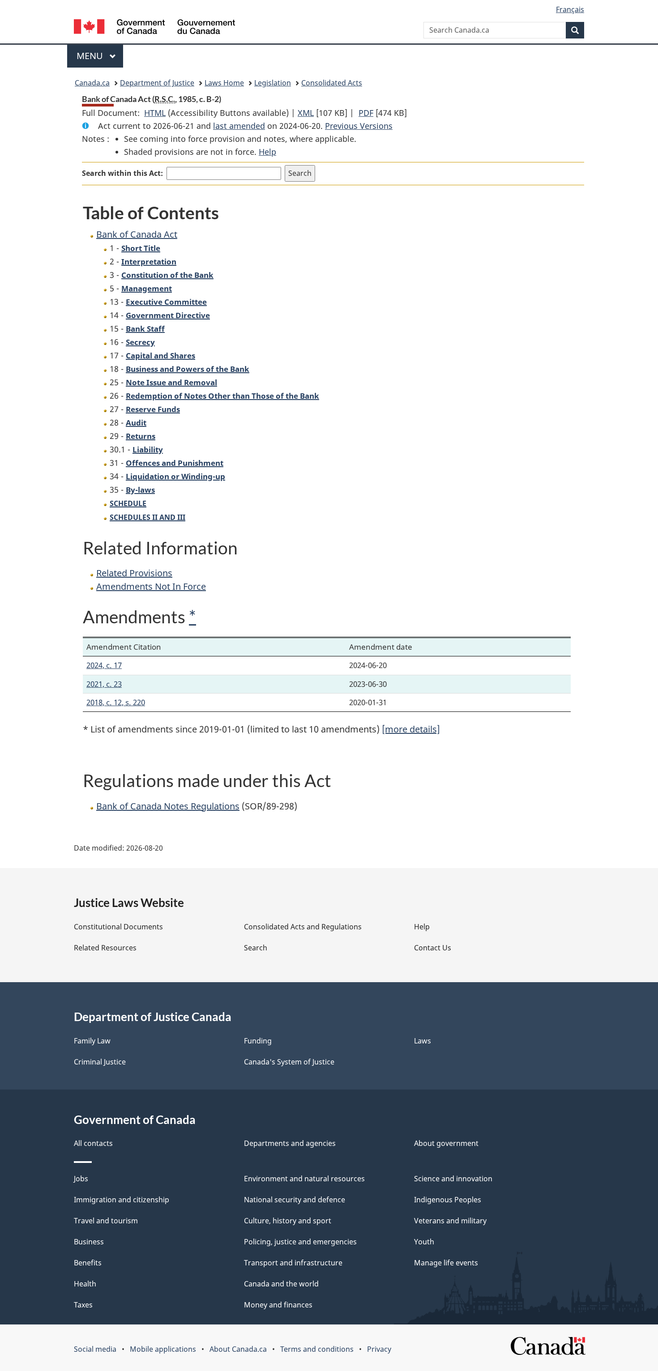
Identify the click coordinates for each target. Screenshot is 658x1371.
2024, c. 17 (104, 665)
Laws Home (224, 83)
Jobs (81, 1179)
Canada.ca (92, 83)
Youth (424, 1242)
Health (85, 1284)
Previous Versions (359, 125)
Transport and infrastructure (293, 1263)
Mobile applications (163, 1349)
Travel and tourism (106, 1221)
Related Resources (105, 948)
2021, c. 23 (104, 684)
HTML (155, 112)
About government (446, 1143)
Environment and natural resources (304, 1179)
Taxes (83, 1305)
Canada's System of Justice (289, 1062)
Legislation (272, 83)
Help (267, 151)
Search (255, 948)
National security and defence (294, 1200)
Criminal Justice (100, 1062)
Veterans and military (450, 1221)
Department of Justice (157, 83)
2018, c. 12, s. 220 (115, 702)
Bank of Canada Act (136, 234)
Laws (422, 1041)
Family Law (92, 1041)
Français (570, 9)
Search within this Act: (122, 173)
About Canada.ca (238, 1349)
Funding (258, 1041)
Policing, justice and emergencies (300, 1242)
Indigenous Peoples (447, 1200)
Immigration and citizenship (121, 1200)
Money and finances (278, 1305)
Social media (95, 1349)
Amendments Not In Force (151, 586)
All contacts (93, 1143)
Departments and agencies (290, 1143)
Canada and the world (281, 1284)
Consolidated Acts (331, 83)
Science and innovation (453, 1179)
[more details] (411, 729)
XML (306, 112)
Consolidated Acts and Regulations (303, 927)
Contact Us (432, 948)
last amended (239, 125)
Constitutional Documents (118, 927)
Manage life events (446, 1263)
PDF (366, 112)
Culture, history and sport (287, 1221)
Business (89, 1242)
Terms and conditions (317, 1349)
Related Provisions (134, 573)
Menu (91, 56)
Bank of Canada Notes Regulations (167, 806)
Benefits (88, 1263)
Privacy (379, 1349)
